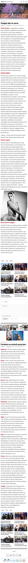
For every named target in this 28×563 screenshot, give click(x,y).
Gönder (5, 318)
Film (7, 510)
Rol (10, 510)
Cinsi (3, 510)
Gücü (11, 260)
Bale (3, 260)
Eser (7, 260)
